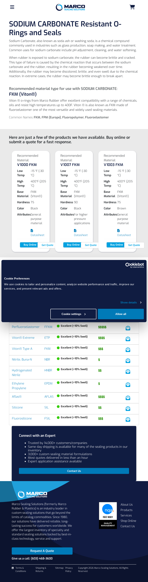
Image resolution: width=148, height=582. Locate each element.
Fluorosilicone (22, 418)
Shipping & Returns (41, 570)
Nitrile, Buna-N (22, 359)
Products (126, 510)
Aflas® (16, 397)
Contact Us (128, 526)
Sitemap (59, 568)
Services (126, 515)
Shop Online (128, 521)
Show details (128, 302)
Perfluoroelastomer (26, 327)
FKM (47, 349)
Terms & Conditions (21, 570)
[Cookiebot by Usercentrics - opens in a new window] (128, 265)
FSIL (47, 418)
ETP (47, 338)
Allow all (120, 313)
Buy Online (30, 244)
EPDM (48, 383)
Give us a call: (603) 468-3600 (32, 558)
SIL (46, 407)
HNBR (48, 370)
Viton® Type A (22, 349)
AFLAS (49, 397)
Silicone (17, 407)
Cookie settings (71, 313)
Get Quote (47, 245)
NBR (47, 359)
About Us (127, 505)
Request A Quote (42, 551)
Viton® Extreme (23, 338)
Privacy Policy (69, 570)
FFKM (48, 327)
